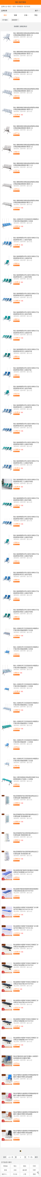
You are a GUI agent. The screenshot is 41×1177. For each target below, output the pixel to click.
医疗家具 (27, 6)
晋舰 (34, 1174)
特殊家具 (20, 6)
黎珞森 (5, 1166)
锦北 (9, 6)
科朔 (34, 1166)
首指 (5, 1170)
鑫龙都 (25, 1170)
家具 (14, 6)
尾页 (36, 1157)
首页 (4, 1157)
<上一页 (10, 1157)
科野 (34, 1170)
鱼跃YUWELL (6, 1174)
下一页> (30, 1157)
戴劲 (24, 1166)
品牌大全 (4, 6)
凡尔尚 (15, 1174)
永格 (15, 1170)
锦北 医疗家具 (20, 2)
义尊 (24, 1174)
